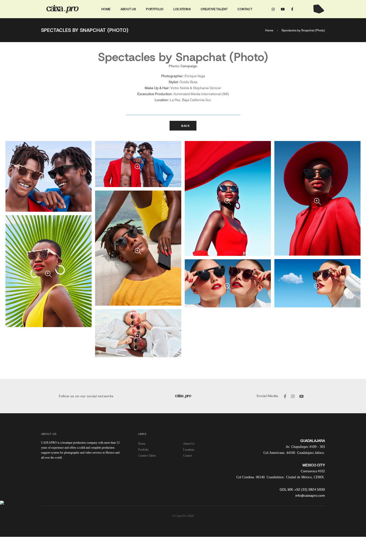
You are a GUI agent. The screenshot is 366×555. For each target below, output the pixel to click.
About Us (128, 9)
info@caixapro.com (310, 495)
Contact (245, 9)
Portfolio (154, 9)
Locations (182, 9)
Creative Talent (214, 9)
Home (106, 9)
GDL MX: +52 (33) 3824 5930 (302, 489)
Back (185, 126)
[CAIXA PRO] (63, 9)
